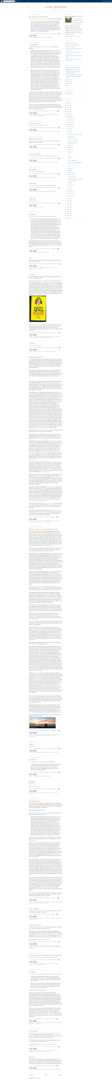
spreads (49, 776)
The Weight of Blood (50, 487)
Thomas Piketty (33, 919)
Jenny (46, 1041)
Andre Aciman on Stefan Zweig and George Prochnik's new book (43, 156)
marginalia (32, 1023)
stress (48, 521)
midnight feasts (33, 268)
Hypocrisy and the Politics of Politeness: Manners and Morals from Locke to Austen (74, 76)
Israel (54, 945)
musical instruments (39, 37)
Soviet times (32, 964)
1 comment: (53, 110)
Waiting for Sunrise (53, 441)
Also (30, 258)
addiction (36, 963)
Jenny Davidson (78, 16)
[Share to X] (33, 36)
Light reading (56, 7)
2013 (68, 198)
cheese (35, 267)
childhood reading (38, 336)
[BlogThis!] (31, 36)
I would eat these (35, 786)
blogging (36, 131)
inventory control (49, 918)
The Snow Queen (38, 475)
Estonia (41, 963)
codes (35, 792)
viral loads (56, 131)
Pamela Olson (32, 695)
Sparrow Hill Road (54, 462)
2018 (68, 107)
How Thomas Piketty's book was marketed (39, 910)
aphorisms (46, 114)
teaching (53, 735)
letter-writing (46, 351)
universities (32, 736)
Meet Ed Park (32, 746)
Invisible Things (68, 81)
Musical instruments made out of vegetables (38, 19)
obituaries (40, 337)
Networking (32, 759)
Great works (32, 199)
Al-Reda (54, 532)
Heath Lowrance (43, 506)
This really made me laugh (35, 345)
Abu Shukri (51, 609)
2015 (68, 113)
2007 (68, 211)
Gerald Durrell (56, 336)
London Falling (58, 438)
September (70, 124)
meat (56, 267)
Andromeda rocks (33, 616)
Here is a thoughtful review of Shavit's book (51, 685)
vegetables (48, 37)
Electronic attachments (35, 139)
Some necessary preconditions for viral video (39, 125)
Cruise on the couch (35, 123)
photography (49, 177)
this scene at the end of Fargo (45, 887)
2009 (68, 207)
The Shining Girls (44, 471)
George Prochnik (46, 162)
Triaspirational (68, 92)
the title (43, 492)
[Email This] (30, 36)
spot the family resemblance (53, 946)
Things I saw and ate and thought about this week (43, 529)
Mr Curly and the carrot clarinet (38, 17)
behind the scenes (38, 918)
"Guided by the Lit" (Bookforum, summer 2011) (72, 52)
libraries (52, 901)
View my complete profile (72, 36)
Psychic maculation (34, 154)
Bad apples (32, 782)
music (56, 1050)
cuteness (36, 191)
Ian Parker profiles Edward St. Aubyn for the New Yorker (41, 46)
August (69, 126)
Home (46, 1075)
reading (54, 148)
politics (35, 735)
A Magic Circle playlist (70, 46)
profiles (41, 115)
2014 (68, 116)
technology (39, 1023)
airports (41, 520)
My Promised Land (58, 510)
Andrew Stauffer (47, 1022)
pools (55, 177)
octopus (55, 792)
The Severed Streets (39, 438)
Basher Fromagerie (36, 261)
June (69, 130)
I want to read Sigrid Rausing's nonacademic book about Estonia (43, 957)
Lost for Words (35, 104)
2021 (68, 101)
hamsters (41, 191)
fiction (35, 752)
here (73, 72)
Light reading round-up (36, 357)
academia (35, 1069)
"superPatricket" (34, 45)
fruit (38, 792)
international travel (39, 177)
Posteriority (32, 183)
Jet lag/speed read (34, 801)
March (69, 191)
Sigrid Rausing (55, 963)
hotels (40, 734)
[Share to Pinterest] (36, 36)
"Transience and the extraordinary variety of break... (75, 179)
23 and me (32, 343)
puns (42, 252)
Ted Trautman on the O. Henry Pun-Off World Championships (42, 216)
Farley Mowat (48, 336)
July (69, 128)
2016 (68, 111)
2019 (68, 105)
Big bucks (32, 1057)
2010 (68, 205)
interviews (49, 131)
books (60, 1022)
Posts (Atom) (38, 1078)
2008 (68, 209)
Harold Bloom (37, 351)
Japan (46, 191)
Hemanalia (32, 972)
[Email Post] (58, 33)
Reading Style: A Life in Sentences (73, 67)
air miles (35, 520)
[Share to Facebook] (34, 36)
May (69, 132)
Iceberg (45, 644)
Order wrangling (34, 908)
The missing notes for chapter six (72, 45)
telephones (47, 1051)
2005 (68, 216)
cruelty (51, 114)
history (35, 734)
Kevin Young (55, 1034)
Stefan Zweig (55, 162)
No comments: (53, 33)
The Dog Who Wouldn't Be (53, 282)
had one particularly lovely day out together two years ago (45, 1013)
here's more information (56, 598)
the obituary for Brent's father (43, 939)
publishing (55, 752)
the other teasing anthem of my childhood (46, 1044)
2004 (68, 218)
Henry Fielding (45, 901)
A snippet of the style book (71, 43)
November (70, 120)
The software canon (33, 201)
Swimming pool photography (35, 171)
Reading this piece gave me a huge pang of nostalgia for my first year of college (45, 1033)
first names (51, 1050)
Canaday (31, 1036)
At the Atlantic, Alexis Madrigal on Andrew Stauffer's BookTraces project (45, 974)
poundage (53, 351)
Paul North (59, 935)
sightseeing (47, 735)
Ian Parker (36, 115)
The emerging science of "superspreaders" (38, 761)
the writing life (48, 337)
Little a (31, 744)
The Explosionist (69, 83)
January (70, 196)
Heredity (67, 85)
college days (37, 1050)
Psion (51, 474)
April (69, 189)
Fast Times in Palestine (43, 512)
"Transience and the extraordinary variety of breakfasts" (45, 955)
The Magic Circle (69, 79)
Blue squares (33, 169)
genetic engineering (46, 792)
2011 (68, 203)
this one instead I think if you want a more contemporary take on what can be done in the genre (45, 452)
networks (43, 776)
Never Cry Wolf (41, 282)
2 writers (31, 274)
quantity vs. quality (39, 521)
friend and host (41, 588)
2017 (68, 109)
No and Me (44, 430)
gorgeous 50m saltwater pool (52, 934)
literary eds (48, 752)
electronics (36, 148)
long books (59, 901)
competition (36, 252)
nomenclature (33, 1051)
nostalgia (40, 1051)
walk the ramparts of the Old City (43, 598)
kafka (57, 945)
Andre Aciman (37, 162)
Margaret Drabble (46, 148)
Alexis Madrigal (37, 1022)
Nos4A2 (50, 468)
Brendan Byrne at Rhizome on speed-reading (39, 813)
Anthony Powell (37, 114)
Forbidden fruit (32, 783)
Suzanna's (60, 936)
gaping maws (36, 901)
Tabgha (51, 545)
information (36, 776)
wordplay (46, 252)
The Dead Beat (32, 489)
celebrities (42, 131)
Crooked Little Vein (48, 503)
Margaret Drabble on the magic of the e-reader (39, 141)
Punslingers (32, 214)
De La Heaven (33, 1031)
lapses (52, 267)
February (70, 194)
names (40, 268)
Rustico (51, 642)
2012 (68, 201)
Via (43, 171)
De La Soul (44, 1050)
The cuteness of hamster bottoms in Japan (38, 185)
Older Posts (60, 1075)
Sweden (38, 964)
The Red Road (43, 488)
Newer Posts (31, 1075)
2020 (68, 103)
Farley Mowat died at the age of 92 (36, 280)
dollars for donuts (44, 1069)
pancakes (31, 793)
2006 (68, 213)
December (70, 118)
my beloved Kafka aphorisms (41, 935)
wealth (43, 964)
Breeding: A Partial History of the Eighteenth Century (72, 70)
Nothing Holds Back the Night (48, 382)
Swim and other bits (35, 925)
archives (55, 1022)
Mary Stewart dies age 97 (37, 324)
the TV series (37, 678)
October (70, 122)
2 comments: (53, 897)
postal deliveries (56, 1069)
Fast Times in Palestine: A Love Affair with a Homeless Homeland (44, 695)
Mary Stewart (32, 337)
